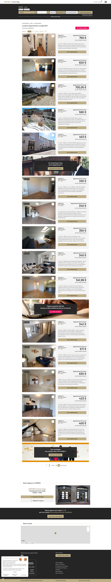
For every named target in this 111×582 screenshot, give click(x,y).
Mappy (33, 542)
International (58, 571)
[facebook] (22, 556)
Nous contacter (59, 573)
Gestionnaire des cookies (84, 580)
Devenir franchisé (60, 564)
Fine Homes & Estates (61, 568)
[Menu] (106, 2)
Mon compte (98, 2)
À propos (57, 569)
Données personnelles (61, 580)
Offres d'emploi (59, 562)
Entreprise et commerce (61, 566)
